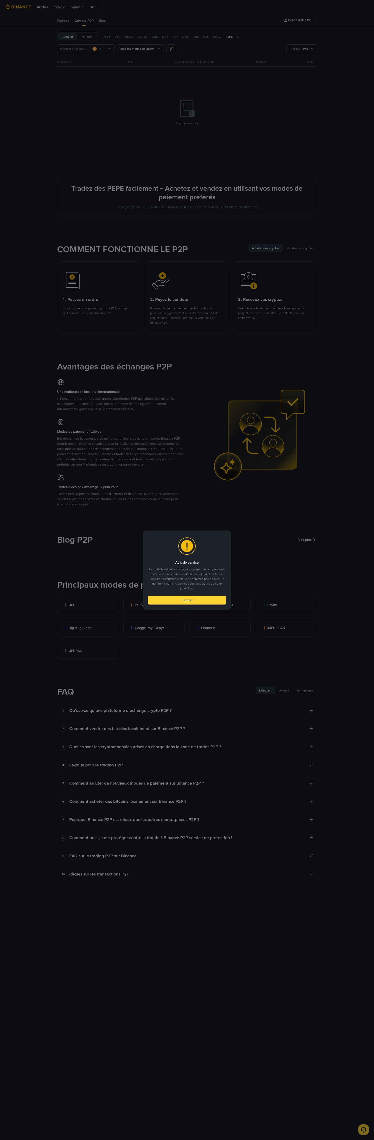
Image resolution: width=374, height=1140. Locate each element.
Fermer (187, 600)
